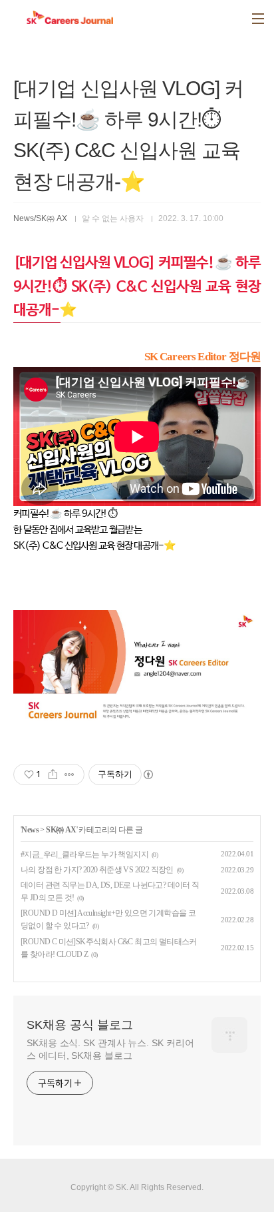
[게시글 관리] (69, 774)
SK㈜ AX (61, 829)
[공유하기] (53, 774)
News (30, 829)
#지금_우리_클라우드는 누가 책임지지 (84, 854)
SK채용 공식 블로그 (80, 1025)
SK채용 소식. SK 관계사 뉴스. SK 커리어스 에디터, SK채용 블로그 (110, 1049)
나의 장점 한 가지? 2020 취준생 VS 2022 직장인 (97, 869)
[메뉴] (258, 19)
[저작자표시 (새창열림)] (148, 774)
